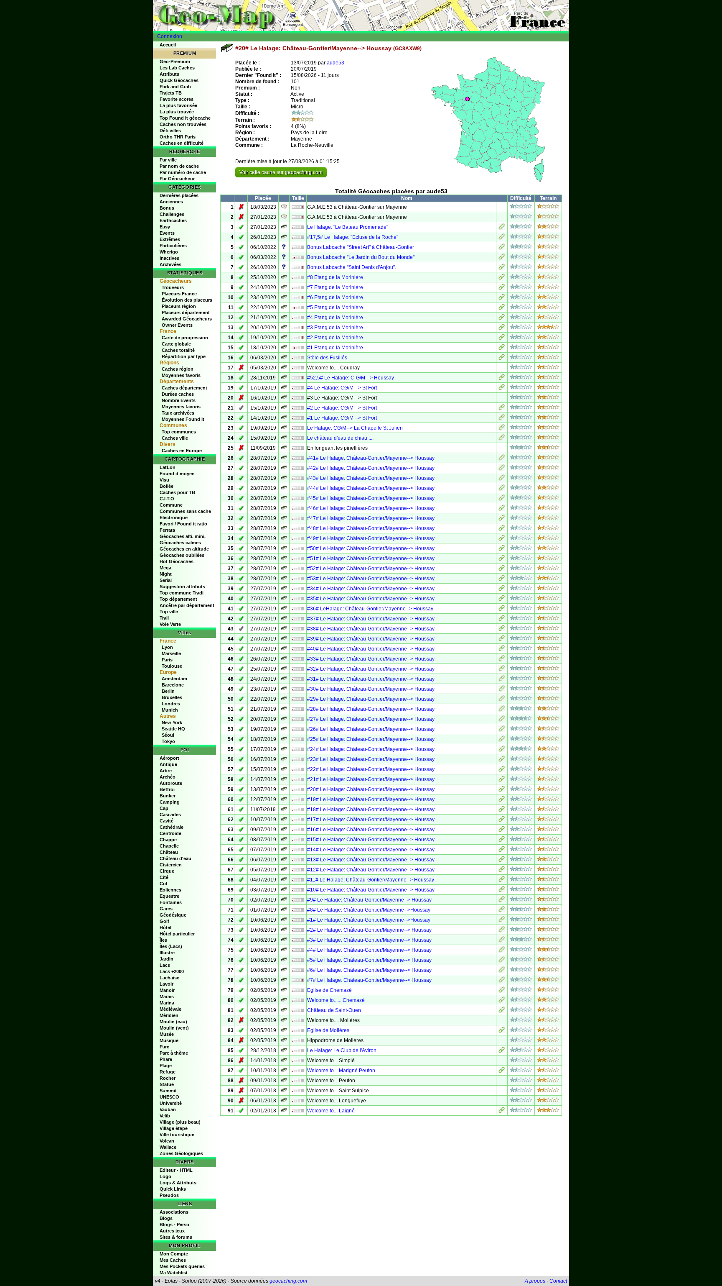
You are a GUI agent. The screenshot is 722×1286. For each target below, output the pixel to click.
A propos (535, 1281)
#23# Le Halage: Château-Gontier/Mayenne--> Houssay (371, 759)
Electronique (174, 517)
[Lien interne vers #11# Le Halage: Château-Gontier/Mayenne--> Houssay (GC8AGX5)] (501, 881)
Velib (165, 1115)
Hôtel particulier (177, 933)
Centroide (170, 833)
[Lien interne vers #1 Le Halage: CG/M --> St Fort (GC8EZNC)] (501, 419)
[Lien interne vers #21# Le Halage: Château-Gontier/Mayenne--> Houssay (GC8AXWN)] (501, 780)
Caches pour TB (177, 492)
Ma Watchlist (174, 1272)
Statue (167, 1084)
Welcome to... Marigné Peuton (341, 1070)
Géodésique (173, 914)
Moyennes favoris (181, 375)
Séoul (168, 735)
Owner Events (177, 325)
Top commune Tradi (181, 592)
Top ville (169, 611)
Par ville (168, 159)
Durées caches (178, 394)
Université (171, 1103)
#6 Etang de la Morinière (335, 297)
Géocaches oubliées (182, 555)
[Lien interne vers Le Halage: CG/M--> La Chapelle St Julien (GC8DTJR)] (501, 429)
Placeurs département (186, 312)
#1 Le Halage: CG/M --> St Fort (342, 418)
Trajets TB (171, 92)
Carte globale (176, 343)
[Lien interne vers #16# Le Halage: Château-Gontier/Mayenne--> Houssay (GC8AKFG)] (501, 830)
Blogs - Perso (174, 1224)
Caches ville (175, 438)
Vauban (168, 1109)
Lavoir (166, 983)
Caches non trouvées (183, 124)
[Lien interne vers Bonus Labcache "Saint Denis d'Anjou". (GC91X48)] (501, 268)
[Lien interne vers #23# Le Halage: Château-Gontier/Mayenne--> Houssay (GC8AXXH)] (501, 760)
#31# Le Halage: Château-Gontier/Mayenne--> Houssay (371, 679)
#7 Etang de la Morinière (335, 287)
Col (163, 883)
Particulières (173, 245)
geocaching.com (288, 1281)
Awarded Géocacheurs (187, 318)
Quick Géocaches (179, 80)
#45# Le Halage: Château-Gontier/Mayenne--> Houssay (371, 498)
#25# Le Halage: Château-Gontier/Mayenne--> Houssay (371, 739)
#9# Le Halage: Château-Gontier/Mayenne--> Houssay (369, 900)
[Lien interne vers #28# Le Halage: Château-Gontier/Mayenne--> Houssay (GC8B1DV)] (501, 710)
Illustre (167, 952)
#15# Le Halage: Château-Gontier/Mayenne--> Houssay (371, 840)
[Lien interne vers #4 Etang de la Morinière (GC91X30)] (501, 318)
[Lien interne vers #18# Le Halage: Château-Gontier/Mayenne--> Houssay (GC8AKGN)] (501, 810)
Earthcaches (173, 220)
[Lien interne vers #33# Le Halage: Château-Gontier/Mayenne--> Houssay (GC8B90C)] (501, 660)
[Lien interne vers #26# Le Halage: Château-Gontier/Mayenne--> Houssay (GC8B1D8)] (501, 730)
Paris (167, 659)
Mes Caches (173, 1260)
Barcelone (173, 684)
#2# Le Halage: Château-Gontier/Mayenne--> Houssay (369, 930)
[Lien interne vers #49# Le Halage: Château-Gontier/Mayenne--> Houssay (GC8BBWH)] (501, 539)
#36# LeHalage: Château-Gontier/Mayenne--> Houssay (370, 609)
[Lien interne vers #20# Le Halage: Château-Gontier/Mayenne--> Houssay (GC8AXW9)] (501, 790)
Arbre (166, 770)
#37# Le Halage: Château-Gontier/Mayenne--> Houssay (371, 619)
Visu (164, 479)
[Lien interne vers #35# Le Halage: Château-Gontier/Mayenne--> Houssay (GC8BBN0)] (501, 599)
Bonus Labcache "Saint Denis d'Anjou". (351, 267)
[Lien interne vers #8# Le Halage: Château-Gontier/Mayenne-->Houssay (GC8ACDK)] (501, 911)
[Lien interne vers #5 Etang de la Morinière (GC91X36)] (501, 308)
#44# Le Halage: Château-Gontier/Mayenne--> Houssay (371, 488)
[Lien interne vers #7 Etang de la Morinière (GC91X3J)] (501, 288)
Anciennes (171, 201)
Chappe (168, 839)
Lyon (167, 647)
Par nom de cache (179, 166)
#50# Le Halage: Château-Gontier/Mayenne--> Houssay (371, 548)
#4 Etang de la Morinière (335, 317)
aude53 (335, 63)
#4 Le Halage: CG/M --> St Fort (342, 388)
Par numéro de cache (183, 172)
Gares (166, 908)
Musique (169, 1040)
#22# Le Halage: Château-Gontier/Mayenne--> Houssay (371, 769)
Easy (165, 226)
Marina (167, 1002)
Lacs (165, 965)
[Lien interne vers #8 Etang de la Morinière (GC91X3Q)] (501, 278)
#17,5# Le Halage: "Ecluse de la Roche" (352, 237)
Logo (165, 1176)
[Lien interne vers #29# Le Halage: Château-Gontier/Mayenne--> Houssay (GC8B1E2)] (501, 700)
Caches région (177, 368)
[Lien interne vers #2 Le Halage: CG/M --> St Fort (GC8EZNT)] (501, 409)
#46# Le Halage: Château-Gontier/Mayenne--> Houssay (371, 508)
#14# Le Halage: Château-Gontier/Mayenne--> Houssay (371, 850)
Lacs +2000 (172, 971)
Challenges (172, 214)
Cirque (167, 871)
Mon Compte (174, 1253)
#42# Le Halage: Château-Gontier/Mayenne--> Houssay (371, 468)
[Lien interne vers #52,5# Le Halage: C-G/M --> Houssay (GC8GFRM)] (501, 379)
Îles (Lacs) (171, 946)
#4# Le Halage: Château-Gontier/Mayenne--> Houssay (369, 950)
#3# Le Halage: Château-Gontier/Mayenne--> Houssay (369, 940)
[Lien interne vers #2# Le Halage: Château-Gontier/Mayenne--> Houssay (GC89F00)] (501, 931)
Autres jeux (172, 1230)
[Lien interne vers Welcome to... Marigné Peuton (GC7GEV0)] (501, 1071)
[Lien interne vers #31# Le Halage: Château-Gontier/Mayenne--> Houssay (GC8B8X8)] (501, 680)
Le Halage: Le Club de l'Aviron (341, 1050)
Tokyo (168, 741)
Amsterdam (174, 678)
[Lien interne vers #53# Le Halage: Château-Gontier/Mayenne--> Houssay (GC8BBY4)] (501, 579)
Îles (163, 940)
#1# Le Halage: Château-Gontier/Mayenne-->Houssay (368, 920)
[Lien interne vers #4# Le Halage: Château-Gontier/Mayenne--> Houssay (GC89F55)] (501, 951)
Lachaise (169, 977)
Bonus (167, 207)
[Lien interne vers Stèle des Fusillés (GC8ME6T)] (501, 358)
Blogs (166, 1218)
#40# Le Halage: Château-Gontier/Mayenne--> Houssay (371, 649)
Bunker (167, 795)
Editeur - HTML (176, 1170)
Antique (168, 764)
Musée (167, 1034)
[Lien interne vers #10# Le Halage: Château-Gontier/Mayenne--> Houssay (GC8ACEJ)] (501, 891)
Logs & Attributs (178, 1182)
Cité (164, 877)
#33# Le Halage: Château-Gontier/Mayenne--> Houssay (371, 659)
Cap (164, 808)
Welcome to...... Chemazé (336, 1000)
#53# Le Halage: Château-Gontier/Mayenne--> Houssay (371, 579)
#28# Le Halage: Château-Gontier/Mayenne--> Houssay (371, 709)
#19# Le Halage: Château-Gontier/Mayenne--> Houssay (371, 799)
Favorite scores (176, 99)
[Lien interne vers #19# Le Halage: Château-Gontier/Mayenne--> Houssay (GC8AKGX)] (501, 800)
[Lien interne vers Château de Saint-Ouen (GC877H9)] (501, 1011)
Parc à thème (174, 1052)
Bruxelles (172, 697)
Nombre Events (179, 400)
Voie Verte (170, 624)
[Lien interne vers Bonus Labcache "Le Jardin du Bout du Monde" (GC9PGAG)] (501, 258)
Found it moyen (177, 473)
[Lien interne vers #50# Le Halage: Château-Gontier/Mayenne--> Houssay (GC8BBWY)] (501, 549)
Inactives (169, 258)
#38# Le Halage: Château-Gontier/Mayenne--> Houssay (371, 629)
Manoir (167, 990)
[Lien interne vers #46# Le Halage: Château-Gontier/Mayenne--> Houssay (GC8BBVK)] (501, 509)
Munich (170, 709)
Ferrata (167, 530)
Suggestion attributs (182, 586)
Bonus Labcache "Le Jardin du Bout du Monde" (360, 257)
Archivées (170, 264)
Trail (164, 617)
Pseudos (169, 1195)
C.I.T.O (167, 498)
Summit (168, 1090)
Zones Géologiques (181, 1153)
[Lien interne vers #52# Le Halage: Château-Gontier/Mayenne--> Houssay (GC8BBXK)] (501, 569)
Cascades (170, 814)
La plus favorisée (178, 105)
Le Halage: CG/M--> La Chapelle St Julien (355, 428)
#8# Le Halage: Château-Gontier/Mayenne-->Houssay (368, 910)
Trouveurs (173, 287)
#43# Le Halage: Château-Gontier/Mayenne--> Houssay (371, 478)
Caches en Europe (182, 450)
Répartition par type (184, 356)
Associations (174, 1211)
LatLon (167, 467)
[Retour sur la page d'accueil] (361, 15)
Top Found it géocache (185, 117)
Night (166, 573)
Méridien (169, 1015)
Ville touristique (177, 1134)
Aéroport (169, 758)
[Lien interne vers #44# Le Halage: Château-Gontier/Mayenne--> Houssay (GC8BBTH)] (501, 489)
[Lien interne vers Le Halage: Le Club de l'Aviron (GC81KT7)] (501, 1051)
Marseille (171, 653)
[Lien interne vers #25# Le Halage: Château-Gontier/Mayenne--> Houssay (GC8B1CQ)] (501, 740)
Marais (167, 996)
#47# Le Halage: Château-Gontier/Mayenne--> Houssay (371, 518)
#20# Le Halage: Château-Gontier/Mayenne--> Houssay (371, 789)
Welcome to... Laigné (331, 1111)
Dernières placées (179, 195)
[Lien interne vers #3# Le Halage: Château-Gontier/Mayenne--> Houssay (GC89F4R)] (501, 941)
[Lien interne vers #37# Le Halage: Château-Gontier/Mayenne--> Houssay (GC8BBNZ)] (501, 620)
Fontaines (171, 902)
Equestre (169, 896)
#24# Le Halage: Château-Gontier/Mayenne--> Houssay (371, 749)
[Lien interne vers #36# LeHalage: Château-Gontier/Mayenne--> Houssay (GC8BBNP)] (501, 609)
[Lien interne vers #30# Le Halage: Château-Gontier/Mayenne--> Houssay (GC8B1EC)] (501, 690)
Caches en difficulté (181, 143)
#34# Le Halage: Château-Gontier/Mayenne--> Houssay (371, 589)
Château (169, 852)
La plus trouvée (177, 111)
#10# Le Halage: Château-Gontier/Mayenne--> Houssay (371, 890)
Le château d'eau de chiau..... (340, 438)
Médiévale (170, 1009)
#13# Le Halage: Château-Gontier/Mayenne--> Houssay (371, 860)
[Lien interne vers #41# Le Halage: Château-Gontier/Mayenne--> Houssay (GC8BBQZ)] (501, 459)
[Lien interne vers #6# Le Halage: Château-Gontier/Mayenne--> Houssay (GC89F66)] (501, 971)
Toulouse (172, 666)
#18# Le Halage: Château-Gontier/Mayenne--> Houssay (371, 809)
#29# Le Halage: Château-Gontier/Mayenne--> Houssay (371, 699)
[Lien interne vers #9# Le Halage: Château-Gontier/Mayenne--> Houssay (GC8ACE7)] (501, 901)
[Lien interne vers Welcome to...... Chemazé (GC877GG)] (501, 1001)
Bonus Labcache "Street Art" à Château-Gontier (360, 247)
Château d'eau (175, 858)
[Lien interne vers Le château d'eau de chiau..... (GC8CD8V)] (501, 439)
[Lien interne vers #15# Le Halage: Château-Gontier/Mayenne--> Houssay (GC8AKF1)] (501, 840)
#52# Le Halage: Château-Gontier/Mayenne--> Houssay (371, 568)
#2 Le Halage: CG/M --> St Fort (342, 408)
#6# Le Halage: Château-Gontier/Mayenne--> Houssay (369, 970)
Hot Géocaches (176, 561)
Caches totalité (178, 350)
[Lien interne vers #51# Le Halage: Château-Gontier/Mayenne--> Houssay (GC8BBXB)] (501, 559)
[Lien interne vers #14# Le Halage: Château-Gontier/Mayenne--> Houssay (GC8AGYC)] (501, 850)
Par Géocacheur (177, 178)
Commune (171, 504)
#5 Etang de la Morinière (335, 307)
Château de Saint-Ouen (334, 1010)
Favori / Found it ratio (183, 523)
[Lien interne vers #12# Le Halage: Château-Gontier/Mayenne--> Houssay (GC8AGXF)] (501, 871)
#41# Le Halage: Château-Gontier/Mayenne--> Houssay (371, 458)
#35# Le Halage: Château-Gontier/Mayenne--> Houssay (371, 599)
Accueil (168, 44)
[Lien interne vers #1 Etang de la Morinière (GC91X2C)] (501, 348)
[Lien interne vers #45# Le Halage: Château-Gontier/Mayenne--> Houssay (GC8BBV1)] (501, 499)
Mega (165, 567)
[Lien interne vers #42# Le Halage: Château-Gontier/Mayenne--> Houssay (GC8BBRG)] (501, 469)
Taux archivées (178, 412)
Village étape (174, 1128)
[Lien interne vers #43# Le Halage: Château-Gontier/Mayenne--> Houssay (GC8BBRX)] (501, 479)
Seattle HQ (173, 728)
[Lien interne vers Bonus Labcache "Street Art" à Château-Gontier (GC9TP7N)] (501, 248)
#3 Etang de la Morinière (335, 327)
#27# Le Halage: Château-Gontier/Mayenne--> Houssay (371, 719)
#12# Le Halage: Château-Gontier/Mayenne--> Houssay (371, 870)
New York (172, 722)
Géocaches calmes (180, 542)
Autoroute (171, 783)
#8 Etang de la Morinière (335, 277)
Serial (166, 580)
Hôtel (165, 927)
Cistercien (171, 864)
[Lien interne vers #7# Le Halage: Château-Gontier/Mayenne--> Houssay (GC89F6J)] (501, 981)
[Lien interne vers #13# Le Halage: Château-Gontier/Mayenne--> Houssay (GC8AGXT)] (501, 860)
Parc (164, 1046)
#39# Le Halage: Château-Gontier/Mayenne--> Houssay (371, 639)
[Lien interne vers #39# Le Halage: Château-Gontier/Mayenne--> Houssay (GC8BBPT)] (501, 640)
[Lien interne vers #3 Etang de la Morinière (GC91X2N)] (501, 328)
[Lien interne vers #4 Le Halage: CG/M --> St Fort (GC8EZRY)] (501, 389)
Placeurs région (179, 306)
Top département (178, 599)
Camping (170, 801)
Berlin (168, 691)
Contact (558, 1281)
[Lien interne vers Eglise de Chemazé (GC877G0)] (501, 991)
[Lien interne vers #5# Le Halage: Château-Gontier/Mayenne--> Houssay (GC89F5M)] (501, 961)
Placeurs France (179, 293)
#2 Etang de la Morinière (335, 338)
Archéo (167, 776)
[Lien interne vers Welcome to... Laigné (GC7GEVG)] (501, 1111)
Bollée (166, 486)
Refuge (167, 1071)
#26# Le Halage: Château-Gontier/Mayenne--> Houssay (371, 729)
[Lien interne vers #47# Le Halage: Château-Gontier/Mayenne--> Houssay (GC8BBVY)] (501, 519)
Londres (171, 703)
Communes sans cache (185, 511)
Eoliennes (170, 889)
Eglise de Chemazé (329, 990)
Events (167, 233)
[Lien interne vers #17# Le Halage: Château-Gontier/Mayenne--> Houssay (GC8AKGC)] (501, 820)
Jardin (166, 958)
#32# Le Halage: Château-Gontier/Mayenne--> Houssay (371, 669)
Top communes (179, 431)
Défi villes (170, 130)
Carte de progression (185, 337)
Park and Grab (175, 86)
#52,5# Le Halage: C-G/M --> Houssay (350, 378)
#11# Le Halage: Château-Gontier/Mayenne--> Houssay (370, 880)
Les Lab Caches (177, 67)
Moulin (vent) (174, 1027)
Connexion (169, 36)
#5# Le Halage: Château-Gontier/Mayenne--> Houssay (369, 960)
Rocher (167, 1078)
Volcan (167, 1140)
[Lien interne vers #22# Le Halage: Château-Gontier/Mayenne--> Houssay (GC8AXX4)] (501, 770)
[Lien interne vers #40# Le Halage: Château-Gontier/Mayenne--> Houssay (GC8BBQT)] (501, 650)
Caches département (184, 387)
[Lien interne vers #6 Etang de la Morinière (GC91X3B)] (501, 298)
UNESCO (169, 1096)
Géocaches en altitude (184, 548)
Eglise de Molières (328, 1030)
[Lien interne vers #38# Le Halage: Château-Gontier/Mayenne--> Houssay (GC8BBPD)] (501, 630)
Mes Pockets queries (182, 1266)
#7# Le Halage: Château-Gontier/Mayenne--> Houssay (369, 980)
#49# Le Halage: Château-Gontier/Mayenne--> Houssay (371, 538)
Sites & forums (176, 1237)
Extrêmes (170, 239)
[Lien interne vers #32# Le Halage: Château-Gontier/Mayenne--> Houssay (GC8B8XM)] (501, 670)
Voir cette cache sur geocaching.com (281, 172)
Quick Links (173, 1188)
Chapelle (169, 845)
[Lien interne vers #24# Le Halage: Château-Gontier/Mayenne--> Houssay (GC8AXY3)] (501, 750)
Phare (166, 1059)
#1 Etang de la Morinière (335, 348)
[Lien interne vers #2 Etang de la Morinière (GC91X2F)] (501, 338)
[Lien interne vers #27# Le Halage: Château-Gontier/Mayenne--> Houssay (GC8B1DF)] (501, 720)
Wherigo (169, 251)
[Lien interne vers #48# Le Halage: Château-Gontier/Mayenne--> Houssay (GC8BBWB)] (501, 529)
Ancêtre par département (187, 605)
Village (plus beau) (180, 1122)
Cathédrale (171, 827)
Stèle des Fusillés (327, 358)
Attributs (169, 74)
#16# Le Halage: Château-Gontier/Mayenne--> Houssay (371, 830)
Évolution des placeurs (187, 299)
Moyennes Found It (183, 419)
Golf (164, 921)
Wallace (168, 1147)
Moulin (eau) (173, 1021)
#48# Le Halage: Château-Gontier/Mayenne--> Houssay (371, 528)
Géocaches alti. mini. (183, 536)
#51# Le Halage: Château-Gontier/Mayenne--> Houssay (371, 558)
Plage (166, 1065)
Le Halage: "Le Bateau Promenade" (347, 227)
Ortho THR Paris (178, 136)
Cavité (166, 820)
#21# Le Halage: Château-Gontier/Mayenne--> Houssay (371, 779)
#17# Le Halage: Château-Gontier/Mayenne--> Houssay (371, 819)
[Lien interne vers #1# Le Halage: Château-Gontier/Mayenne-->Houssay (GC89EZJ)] (501, 921)
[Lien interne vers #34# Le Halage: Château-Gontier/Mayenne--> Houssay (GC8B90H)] (501, 589)
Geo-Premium (175, 61)
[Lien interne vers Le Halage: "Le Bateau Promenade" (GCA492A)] (501, 228)
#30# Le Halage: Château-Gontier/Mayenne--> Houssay (371, 689)
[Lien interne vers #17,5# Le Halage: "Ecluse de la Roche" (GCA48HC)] (501, 238)
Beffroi (167, 789)
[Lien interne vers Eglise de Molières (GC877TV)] (501, 1031)
